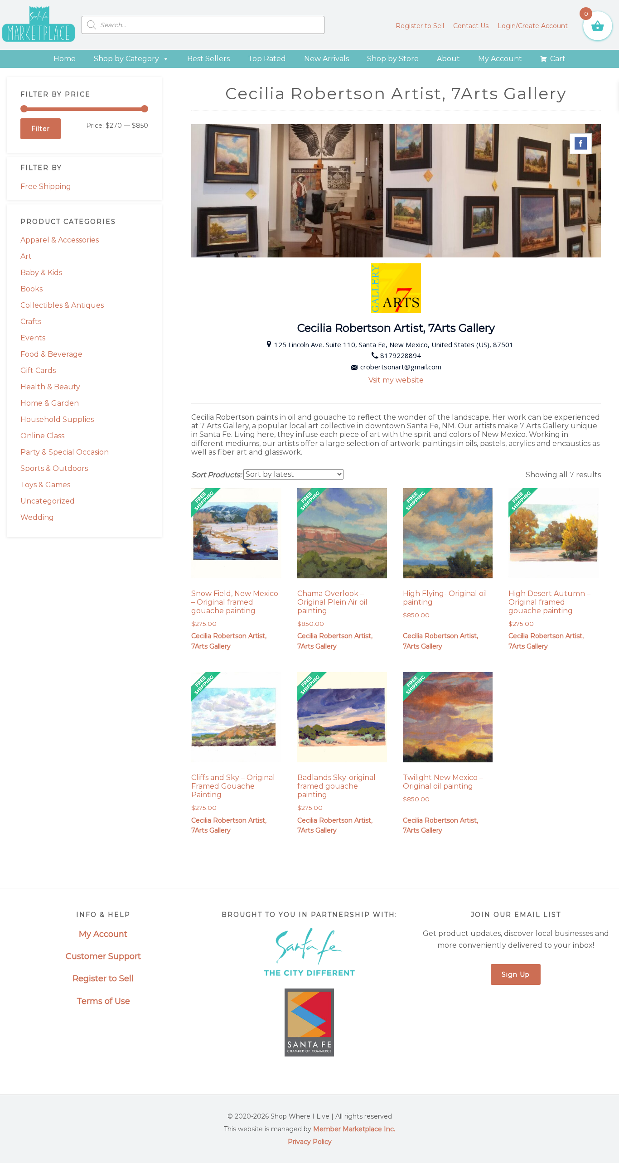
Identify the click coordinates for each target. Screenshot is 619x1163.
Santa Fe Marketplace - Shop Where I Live (38, 25)
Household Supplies (57, 419)
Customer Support (103, 956)
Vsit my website (396, 380)
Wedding (37, 517)
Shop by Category (126, 58)
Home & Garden (49, 403)
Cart (558, 58)
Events (32, 338)
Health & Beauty (50, 387)
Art (26, 256)
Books (31, 289)
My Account (500, 58)
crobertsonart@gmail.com (400, 366)
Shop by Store (393, 58)
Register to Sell (103, 979)
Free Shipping (45, 186)
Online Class (42, 435)
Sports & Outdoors (54, 468)
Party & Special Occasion (64, 452)
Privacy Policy (310, 1142)
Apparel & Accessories (59, 240)
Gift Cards (38, 370)
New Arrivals (326, 58)
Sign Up (516, 974)
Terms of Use (103, 1001)
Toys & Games (45, 484)
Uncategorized (47, 501)
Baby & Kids (41, 272)
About (448, 58)
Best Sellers (208, 58)
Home (64, 58)
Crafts (30, 321)
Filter (40, 129)
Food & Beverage (51, 354)
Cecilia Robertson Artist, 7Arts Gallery (228, 641)
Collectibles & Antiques (62, 305)
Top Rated (267, 58)
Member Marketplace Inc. (354, 1129)
